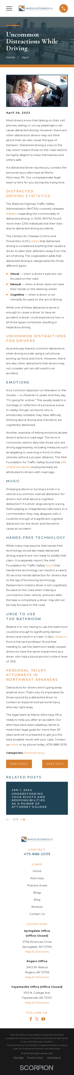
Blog (37, 899)
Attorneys (37, 878)
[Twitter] (37, 1019)
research (61, 636)
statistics (11, 213)
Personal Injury (34, 752)
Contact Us (37, 914)
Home (37, 871)
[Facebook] (31, 1019)
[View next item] (23, 819)
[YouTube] (43, 1019)
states (35, 241)
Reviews (37, 906)
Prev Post (19, 763)
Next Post (55, 763)
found (50, 565)
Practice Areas (37, 885)
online (14, 744)
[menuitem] (18, 1058)
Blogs (37, 892)
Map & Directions (37, 951)
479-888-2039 (37, 854)
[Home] (36, 8)
